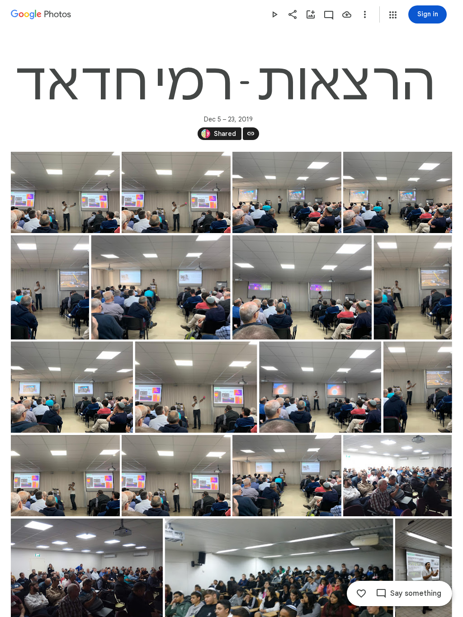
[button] (393, 15)
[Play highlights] (274, 14)
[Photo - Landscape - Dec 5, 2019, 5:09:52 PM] (320, 387)
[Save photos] (347, 14)
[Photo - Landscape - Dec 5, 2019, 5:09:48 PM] (72, 387)
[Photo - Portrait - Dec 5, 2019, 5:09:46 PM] (412, 287)
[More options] (365, 14)
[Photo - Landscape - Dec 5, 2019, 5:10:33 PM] (286, 475)
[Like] (361, 593)
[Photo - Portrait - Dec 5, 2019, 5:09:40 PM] (50, 287)
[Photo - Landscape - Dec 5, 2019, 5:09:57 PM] (176, 475)
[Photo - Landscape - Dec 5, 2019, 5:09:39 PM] (397, 192)
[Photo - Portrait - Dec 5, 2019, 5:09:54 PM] (417, 387)
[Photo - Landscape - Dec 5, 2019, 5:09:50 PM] (196, 387)
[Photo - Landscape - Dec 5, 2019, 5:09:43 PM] (161, 287)
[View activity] (329, 14)
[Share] (292, 14)
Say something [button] (415, 593)
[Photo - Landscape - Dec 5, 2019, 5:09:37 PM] (286, 192)
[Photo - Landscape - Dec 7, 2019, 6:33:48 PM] (397, 475)
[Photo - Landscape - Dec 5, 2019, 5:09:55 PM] (65, 475)
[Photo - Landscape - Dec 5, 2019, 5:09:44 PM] (302, 287)
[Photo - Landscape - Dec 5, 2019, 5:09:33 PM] (65, 192)
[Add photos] (311, 14)
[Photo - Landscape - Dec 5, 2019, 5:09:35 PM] (176, 192)
